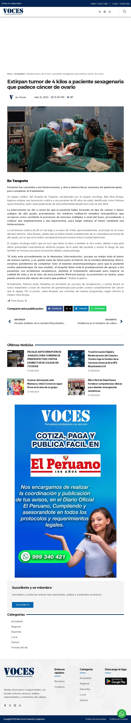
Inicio (9, 74)
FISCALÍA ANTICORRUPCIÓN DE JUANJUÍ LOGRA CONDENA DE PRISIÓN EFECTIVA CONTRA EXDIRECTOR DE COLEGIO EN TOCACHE (44, 359)
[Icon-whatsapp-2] (110, 12)
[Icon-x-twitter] (10, 705)
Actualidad (20, 74)
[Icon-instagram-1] (105, 12)
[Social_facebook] (95, 12)
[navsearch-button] (124, 12)
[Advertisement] (65, 40)
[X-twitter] (100, 12)
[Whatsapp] (20, 705)
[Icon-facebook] (5, 705)
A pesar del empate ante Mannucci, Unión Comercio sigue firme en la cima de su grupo (44, 383)
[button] (90, 12)
